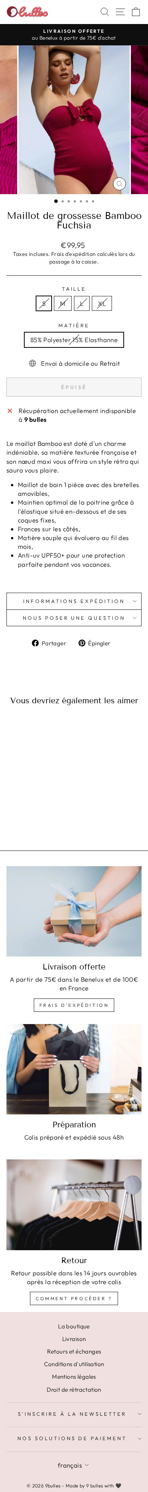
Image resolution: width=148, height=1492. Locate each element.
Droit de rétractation (74, 1389)
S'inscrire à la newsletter (72, 1414)
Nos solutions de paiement (72, 1438)
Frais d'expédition (73, 254)
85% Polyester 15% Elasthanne (74, 340)
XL (102, 303)
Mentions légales (74, 1376)
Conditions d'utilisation (74, 1364)
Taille (74, 289)
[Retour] (74, 1204)
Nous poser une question (74, 618)
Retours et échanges (74, 1351)
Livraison (74, 1338)
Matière (74, 325)
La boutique (74, 1326)
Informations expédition (73, 601)
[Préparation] (74, 1069)
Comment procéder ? (74, 1298)
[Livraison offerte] (74, 911)
